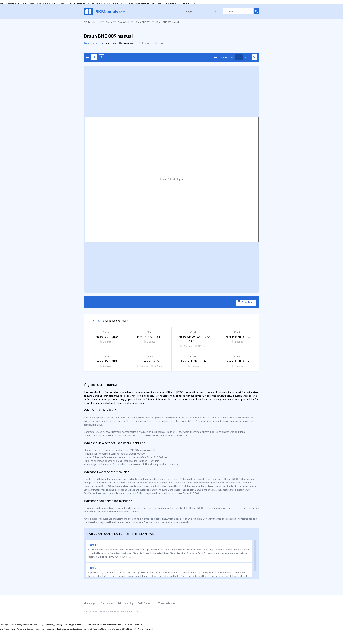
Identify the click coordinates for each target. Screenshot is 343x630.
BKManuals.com (92, 22)
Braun (109, 22)
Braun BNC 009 (143, 22)
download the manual (119, 43)
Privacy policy (125, 603)
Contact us (107, 603)
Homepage (90, 603)
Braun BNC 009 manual (167, 22)
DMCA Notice (145, 603)
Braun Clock (124, 22)
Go (254, 57)
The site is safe (167, 603)
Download (247, 302)
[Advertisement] (171, 91)
